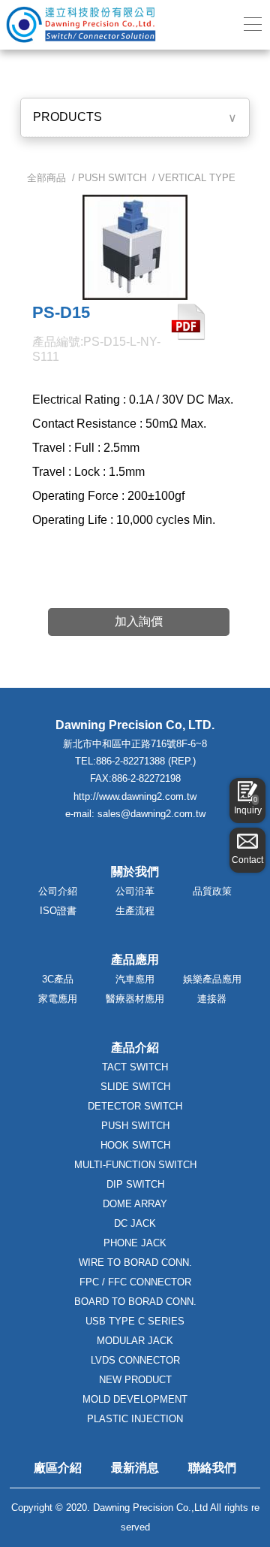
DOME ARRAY (135, 1203)
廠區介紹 (58, 1467)
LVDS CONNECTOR (135, 1360)
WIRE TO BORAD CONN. (135, 1262)
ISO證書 (58, 910)
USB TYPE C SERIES (135, 1321)
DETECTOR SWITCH (135, 1106)
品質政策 (212, 891)
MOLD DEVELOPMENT (135, 1399)
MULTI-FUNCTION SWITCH (135, 1164)
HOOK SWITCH (135, 1145)
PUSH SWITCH (112, 177)
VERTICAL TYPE (197, 177)
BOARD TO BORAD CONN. (135, 1301)
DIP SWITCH (135, 1184)
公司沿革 (135, 891)
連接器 (211, 998)
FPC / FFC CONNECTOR (135, 1282)
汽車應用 (135, 979)
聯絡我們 (212, 1467)
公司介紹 (57, 891)
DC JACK (135, 1223)
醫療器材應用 (135, 998)
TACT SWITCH (135, 1067)
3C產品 (58, 979)
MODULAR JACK (135, 1340)
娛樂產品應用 (212, 979)
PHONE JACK (135, 1243)
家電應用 (57, 998)
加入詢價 (139, 621)
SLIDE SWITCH (135, 1086)
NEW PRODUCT (135, 1379)
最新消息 (135, 1467)
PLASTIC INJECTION (135, 1418)
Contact (247, 860)
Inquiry (248, 806)
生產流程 (135, 910)
